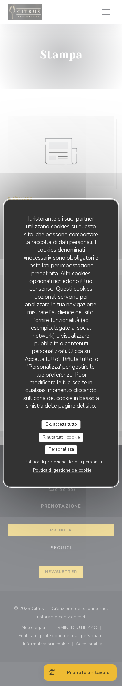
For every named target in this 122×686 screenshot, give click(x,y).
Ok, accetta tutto (61, 424)
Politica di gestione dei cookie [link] (62, 470)
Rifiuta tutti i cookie (61, 437)
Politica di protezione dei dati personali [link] (63, 462)
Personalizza (61, 449)
